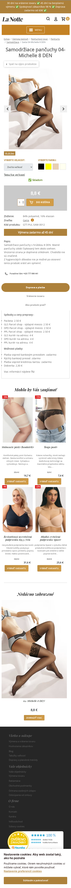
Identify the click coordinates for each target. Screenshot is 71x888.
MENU (38, 30)
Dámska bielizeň (20, 39)
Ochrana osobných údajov (22, 790)
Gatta (26, 220)
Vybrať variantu (16, 481)
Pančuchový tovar (39, 39)
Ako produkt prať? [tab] (35, 304)
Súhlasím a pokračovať (35, 880)
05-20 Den (9, 153)
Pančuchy (55, 39)
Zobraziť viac (34, 717)
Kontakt (13, 811)
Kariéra (12, 816)
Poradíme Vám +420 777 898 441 (24, 273)
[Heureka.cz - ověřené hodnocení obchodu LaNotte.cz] (35, 841)
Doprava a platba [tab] (35, 287)
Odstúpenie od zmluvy (20, 795)
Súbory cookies (16, 826)
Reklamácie (14, 780)
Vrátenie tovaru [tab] (35, 296)
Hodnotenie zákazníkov (21, 746)
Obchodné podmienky (20, 785)
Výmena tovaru (17, 775)
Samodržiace (13, 42)
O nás (12, 806)
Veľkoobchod (16, 821)
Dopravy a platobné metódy (23, 759)
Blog (11, 751)
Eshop (7, 39)
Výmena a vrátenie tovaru (22, 741)
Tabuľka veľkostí (14, 175)
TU (32, 371)
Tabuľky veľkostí (17, 755)
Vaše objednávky (17, 771)
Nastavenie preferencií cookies (23, 871)
